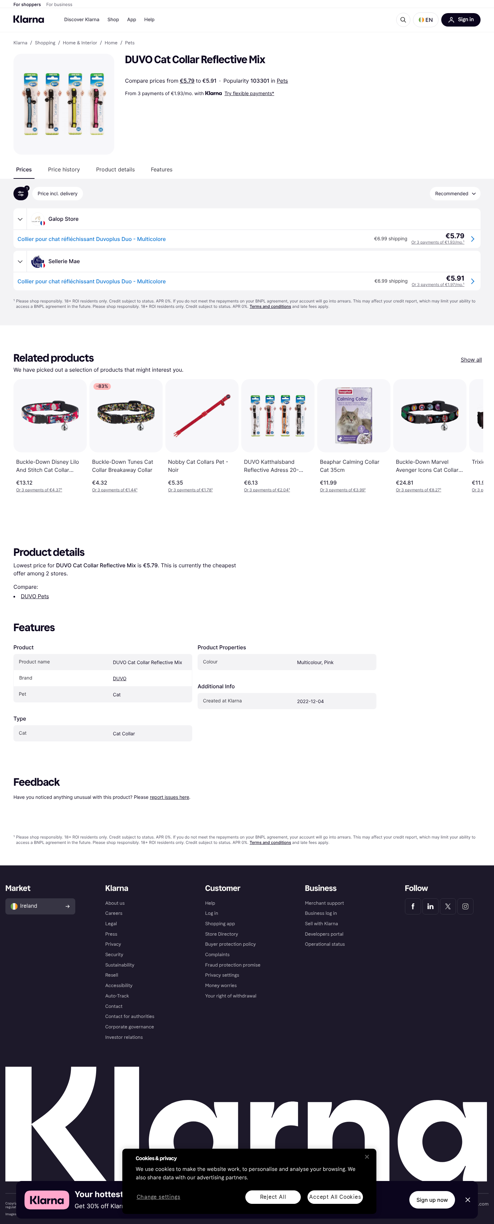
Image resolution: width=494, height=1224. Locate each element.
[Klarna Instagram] (465, 906)
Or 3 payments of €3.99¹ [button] (343, 489)
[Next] (471, 436)
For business (59, 4)
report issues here (169, 797)
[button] (426, 19)
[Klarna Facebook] (413, 906)
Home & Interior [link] (80, 43)
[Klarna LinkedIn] (430, 906)
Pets (282, 80)
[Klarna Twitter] (448, 906)
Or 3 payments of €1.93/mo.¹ (437, 242)
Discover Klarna (81, 20)
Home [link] (111, 43)
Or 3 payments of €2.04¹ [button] (267, 489)
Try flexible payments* (249, 93)
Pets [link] (129, 43)
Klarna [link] (20, 43)
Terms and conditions (270, 306)
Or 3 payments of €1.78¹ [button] (190, 489)
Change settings (158, 1197)
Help (149, 20)
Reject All (273, 1197)
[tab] (24, 169)
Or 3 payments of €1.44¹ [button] (114, 489)
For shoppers (27, 4)
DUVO (119, 679)
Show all (471, 359)
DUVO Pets (35, 596)
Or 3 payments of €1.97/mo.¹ (438, 284)
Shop (113, 20)
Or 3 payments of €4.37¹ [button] (39, 489)
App (131, 20)
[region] (249, 1181)
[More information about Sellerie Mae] (20, 261)
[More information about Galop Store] (20, 219)
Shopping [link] (45, 43)
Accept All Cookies (335, 1197)
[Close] (367, 1156)
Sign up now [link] (432, 1199)
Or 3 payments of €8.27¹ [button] (418, 489)
